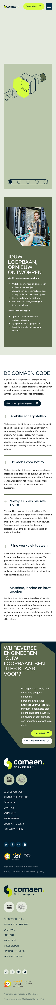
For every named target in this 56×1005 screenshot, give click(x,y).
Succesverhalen (14, 791)
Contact (9, 807)
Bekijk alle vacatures (34, 740)
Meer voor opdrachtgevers (20, 403)
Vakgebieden (11, 818)
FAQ (42, 871)
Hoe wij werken (13, 828)
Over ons (9, 802)
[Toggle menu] (49, 6)
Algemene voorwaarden (15, 866)
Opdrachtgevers (14, 823)
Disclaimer (33, 866)
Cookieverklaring (30, 871)
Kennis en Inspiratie (16, 797)
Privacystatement (12, 871)
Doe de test (31, 6)
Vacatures (10, 812)
